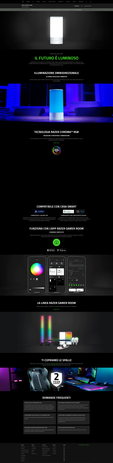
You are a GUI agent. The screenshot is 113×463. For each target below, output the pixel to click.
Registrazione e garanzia (46, 448)
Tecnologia (33, 446)
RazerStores (23, 446)
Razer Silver (23, 457)
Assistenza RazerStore (45, 450)
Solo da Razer (23, 455)
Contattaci (54, 453)
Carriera (54, 448)
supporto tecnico (55, 363)
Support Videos (44, 453)
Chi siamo (54, 446)
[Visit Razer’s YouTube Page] (64, 455)
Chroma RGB (34, 448)
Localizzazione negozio (25, 450)
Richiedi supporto (45, 446)
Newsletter (23, 460)
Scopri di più (56, 142)
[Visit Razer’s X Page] (64, 453)
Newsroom (54, 450)
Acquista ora (79, 9)
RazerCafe (22, 448)
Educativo (22, 453)
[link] (23, 1)
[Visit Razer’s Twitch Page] (64, 458)
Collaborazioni (34, 453)
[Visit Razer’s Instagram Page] (64, 449)
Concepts (33, 450)
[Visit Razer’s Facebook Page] (64, 447)
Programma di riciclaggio (46, 455)
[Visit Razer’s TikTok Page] (64, 456)
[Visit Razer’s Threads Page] (64, 451)
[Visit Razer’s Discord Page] (64, 460)
